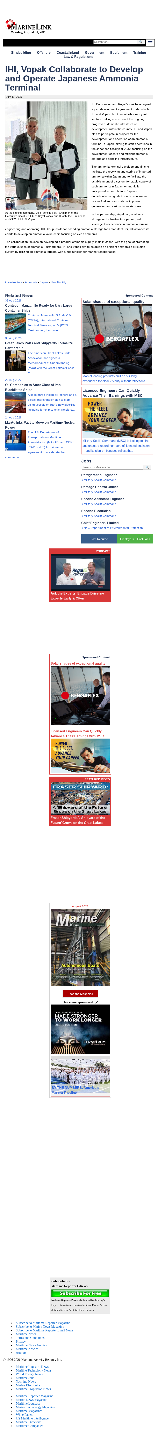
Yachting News (26, 1381)
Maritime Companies (29, 1426)
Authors (21, 1352)
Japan (44, 282)
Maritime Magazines (29, 1411)
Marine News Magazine (31, 1399)
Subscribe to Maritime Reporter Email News (44, 1330)
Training (139, 52)
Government (94, 52)
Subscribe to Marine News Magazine (40, 1326)
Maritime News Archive (31, 1345)
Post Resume (99, 539)
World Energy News (29, 1374)
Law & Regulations (78, 56)
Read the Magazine (80, 993)
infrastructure (13, 282)
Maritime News (26, 1334)
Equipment (118, 52)
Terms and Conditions (30, 1337)
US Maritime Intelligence (32, 1418)
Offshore (44, 52)
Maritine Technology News (33, 1370)
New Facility (58, 282)
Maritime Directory (28, 1422)
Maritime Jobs (25, 1378)
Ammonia (31, 282)
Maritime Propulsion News (33, 1389)
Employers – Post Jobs (135, 539)
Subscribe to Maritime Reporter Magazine (43, 1323)
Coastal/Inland (68, 52)
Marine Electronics (28, 1385)
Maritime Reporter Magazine (34, 1396)
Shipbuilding (21, 52)
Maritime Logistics (28, 1403)
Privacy (21, 1341)
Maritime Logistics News (32, 1366)
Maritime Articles (27, 1349)
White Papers (24, 1414)
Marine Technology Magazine (35, 1407)
